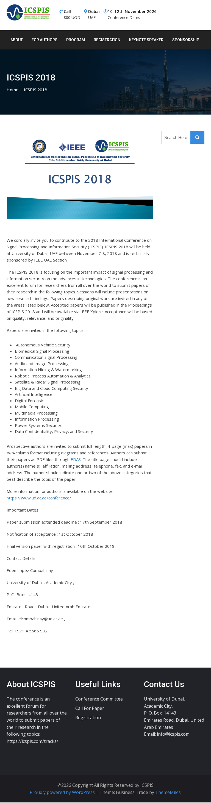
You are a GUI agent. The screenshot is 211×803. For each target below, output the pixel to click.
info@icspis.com (173, 734)
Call (72, 14)
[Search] (197, 137)
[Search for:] (183, 137)
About (16, 40)
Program (75, 40)
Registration (107, 40)
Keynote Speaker (146, 40)
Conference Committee (99, 699)
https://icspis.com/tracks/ (32, 741)
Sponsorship (185, 40)
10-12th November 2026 (132, 14)
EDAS (76, 459)
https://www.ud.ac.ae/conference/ (39, 498)
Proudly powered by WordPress (63, 792)
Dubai (94, 14)
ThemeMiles (168, 792)
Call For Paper (89, 708)
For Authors (44, 40)
